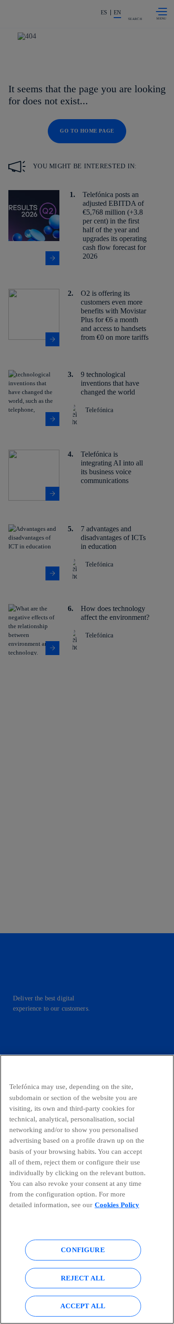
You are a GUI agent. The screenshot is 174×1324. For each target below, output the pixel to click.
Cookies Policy (117, 1205)
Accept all (83, 1306)
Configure (82, 1250)
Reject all (83, 1278)
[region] (87, 1189)
